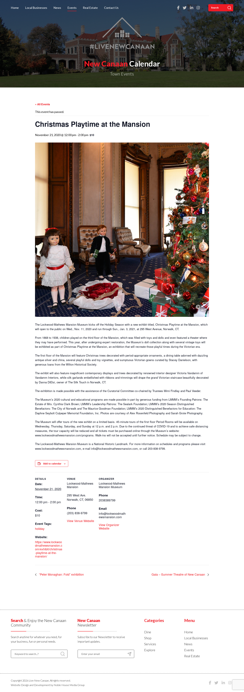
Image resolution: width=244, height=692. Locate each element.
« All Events (42, 104)
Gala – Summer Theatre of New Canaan (179, 574)
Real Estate (90, 7)
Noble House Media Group (69, 685)
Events (72, 7)
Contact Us (111, 7)
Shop (147, 638)
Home (15, 7)
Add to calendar (52, 463)
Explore (149, 650)
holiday (39, 528)
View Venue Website (80, 521)
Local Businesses (36, 7)
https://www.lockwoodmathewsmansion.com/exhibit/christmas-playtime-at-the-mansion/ (48, 549)
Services (150, 644)
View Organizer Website (109, 527)
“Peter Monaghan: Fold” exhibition (61, 574)
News (57, 7)
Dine (147, 632)
